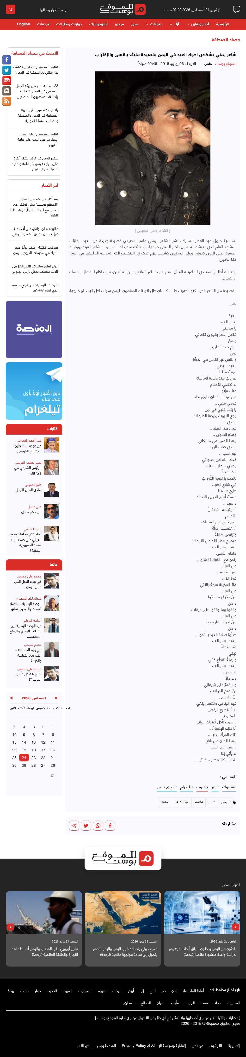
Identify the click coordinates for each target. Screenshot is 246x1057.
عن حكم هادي (31, 511)
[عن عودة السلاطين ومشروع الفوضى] (51, 447)
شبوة (102, 990)
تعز (163, 990)
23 (33, 757)
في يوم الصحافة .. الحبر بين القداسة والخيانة (28, 655)
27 (43, 764)
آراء (176, 24)
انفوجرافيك (98, 24)
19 (24, 749)
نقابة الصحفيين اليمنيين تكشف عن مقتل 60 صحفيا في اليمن (35, 69)
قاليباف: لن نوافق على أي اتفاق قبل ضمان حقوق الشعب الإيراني (35, 231)
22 (43, 757)
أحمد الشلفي (32, 528)
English (23, 24)
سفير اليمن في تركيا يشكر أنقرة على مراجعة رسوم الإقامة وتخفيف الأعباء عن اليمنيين (34, 163)
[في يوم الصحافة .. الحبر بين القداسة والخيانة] (51, 652)
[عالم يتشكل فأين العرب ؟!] (51, 675)
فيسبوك (229, 786)
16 (53, 749)
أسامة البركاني (32, 620)
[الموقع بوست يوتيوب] (6, 80)
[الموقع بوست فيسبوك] (6, 59)
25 (14, 757)
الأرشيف (215, 1045)
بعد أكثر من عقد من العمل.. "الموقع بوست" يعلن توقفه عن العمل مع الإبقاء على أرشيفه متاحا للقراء (34, 206)
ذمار (38, 990)
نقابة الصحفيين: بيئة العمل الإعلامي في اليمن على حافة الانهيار (38, 139)
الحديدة (52, 990)
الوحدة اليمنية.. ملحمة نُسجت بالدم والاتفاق (25, 606)
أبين (131, 990)
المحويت (233, 1002)
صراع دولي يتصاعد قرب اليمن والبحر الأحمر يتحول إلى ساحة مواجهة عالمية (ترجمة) (125, 951)
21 (53, 757)
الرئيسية (222, 24)
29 (24, 764)
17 (43, 749)
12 (43, 741)
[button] (235, 927)
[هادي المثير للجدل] (51, 491)
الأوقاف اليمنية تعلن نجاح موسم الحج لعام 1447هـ (35, 287)
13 (33, 741)
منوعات (156, 24)
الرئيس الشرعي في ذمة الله (27, 470)
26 (53, 764)
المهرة (67, 990)
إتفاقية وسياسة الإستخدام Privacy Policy (154, 1045)
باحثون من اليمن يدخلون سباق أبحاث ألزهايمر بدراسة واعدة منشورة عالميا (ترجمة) (202, 951)
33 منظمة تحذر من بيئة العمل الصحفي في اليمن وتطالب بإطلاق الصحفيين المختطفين (37, 91)
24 (24, 757)
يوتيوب (202, 786)
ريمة (11, 990)
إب (142, 990)
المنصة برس (106, 1045)
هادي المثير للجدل (28, 489)
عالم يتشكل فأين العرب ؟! (29, 676)
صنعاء (24, 990)
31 (53, 775)
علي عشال (34, 506)
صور (134, 24)
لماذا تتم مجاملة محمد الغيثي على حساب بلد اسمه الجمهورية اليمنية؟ (25, 542)
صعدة (205, 1002)
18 (33, 749)
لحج (153, 990)
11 (53, 741)
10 (14, 734)
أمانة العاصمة (193, 990)
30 (14, 764)
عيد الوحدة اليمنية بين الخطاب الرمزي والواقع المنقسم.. (25, 631)
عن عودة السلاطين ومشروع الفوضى (28, 448)
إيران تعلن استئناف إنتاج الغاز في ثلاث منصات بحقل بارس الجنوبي (35, 268)
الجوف (190, 1002)
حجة (218, 1002)
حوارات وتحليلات (69, 24)
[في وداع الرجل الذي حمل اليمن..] (51, 583)
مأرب (175, 1002)
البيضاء (117, 990)
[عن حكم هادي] (51, 513)
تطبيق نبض (167, 786)
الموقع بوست (225, 63)
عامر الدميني (33, 484)
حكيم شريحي (32, 644)
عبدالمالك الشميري (28, 598)
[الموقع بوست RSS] (6, 101)
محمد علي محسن (29, 575)
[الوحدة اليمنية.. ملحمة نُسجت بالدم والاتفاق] (51, 605)
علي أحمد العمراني (29, 440)
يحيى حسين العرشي (28, 462)
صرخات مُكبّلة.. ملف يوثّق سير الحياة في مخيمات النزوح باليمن (35, 250)
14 (24, 741)
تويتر (215, 786)
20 (14, 749)
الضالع (146, 1002)
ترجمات (43, 24)
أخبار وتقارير (200, 24)
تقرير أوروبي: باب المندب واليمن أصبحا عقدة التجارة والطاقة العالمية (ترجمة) (45, 951)
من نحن (197, 1045)
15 (14, 741)
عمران (161, 1002)
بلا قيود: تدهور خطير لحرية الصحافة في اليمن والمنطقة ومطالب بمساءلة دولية (38, 115)
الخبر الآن (85, 1045)
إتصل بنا (234, 1045)
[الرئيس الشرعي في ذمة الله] (51, 469)
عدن (175, 990)
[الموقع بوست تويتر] (6, 70)
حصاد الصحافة (226, 40)
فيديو (119, 24)
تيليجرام (186, 786)
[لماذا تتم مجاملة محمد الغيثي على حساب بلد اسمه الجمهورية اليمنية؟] (51, 539)
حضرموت (85, 990)
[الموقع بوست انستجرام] (6, 90)
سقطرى (129, 1002)
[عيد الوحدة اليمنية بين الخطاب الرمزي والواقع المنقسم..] (51, 628)
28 (33, 764)
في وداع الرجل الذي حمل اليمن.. (27, 583)
